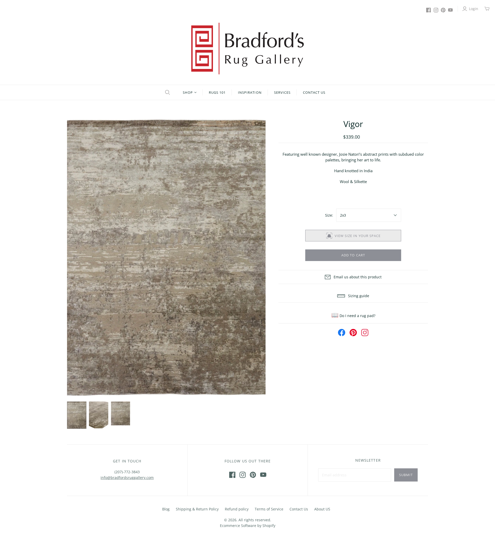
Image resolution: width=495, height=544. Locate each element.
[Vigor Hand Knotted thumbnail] (76, 415)
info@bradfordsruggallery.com (127, 477)
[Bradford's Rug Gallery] (247, 48)
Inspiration (249, 92)
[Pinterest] (443, 10)
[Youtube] (450, 10)
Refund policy (237, 509)
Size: (329, 215)
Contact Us (314, 92)
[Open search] (166, 92)
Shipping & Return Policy (197, 509)
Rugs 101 (217, 92)
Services (282, 92)
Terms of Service (269, 509)
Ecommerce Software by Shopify (247, 525)
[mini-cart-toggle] (487, 8)
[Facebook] (428, 10)
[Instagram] (436, 10)
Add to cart (353, 255)
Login (473, 8)
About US (322, 509)
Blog (166, 509)
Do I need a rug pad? (353, 315)
